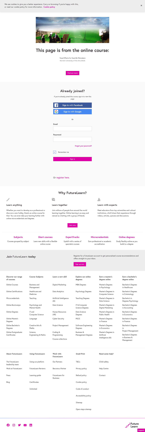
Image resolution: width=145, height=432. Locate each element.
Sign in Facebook (72, 105)
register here (62, 177)
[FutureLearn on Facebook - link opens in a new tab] (8, 425)
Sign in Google (72, 111)
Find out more (73, 73)
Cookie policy (49, 7)
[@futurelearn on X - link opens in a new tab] (19, 425)
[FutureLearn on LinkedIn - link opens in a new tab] (30, 425)
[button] (72, 225)
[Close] (141, 5)
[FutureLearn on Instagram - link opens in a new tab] (13, 425)
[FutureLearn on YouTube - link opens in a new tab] (25, 425)
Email (55, 124)
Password (57, 134)
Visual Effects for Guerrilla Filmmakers (72, 58)
